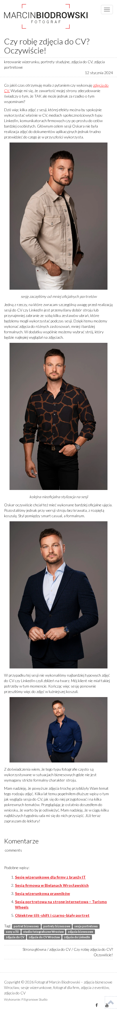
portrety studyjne (55, 61)
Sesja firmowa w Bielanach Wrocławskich (52, 885)
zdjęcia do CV (82, 61)
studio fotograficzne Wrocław (43, 931)
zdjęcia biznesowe (80, 931)
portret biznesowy (26, 926)
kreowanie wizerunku (21, 61)
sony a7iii (12, 931)
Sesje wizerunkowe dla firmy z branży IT (50, 877)
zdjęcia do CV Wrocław (44, 937)
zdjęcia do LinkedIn (77, 937)
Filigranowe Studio (34, 999)
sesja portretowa (86, 926)
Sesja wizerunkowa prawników (42, 893)
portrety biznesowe (56, 926)
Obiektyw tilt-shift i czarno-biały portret (52, 915)
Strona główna (34, 949)
